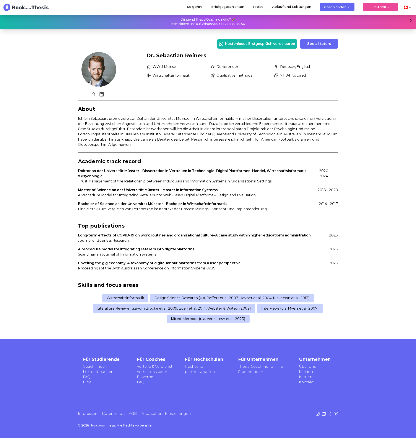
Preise (258, 7)
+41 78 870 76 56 (232, 24)
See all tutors (319, 44)
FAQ (86, 377)
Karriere (306, 377)
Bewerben (146, 377)
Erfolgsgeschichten (227, 7)
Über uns (307, 366)
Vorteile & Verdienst (154, 366)
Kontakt (306, 382)
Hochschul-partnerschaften (200, 369)
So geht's (195, 7)
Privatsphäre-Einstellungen (165, 414)
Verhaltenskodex (152, 372)
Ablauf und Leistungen (291, 7)
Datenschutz (113, 414)
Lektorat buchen (98, 372)
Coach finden (335, 7)
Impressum (88, 414)
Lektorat (379, 7)
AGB (133, 414)
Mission (306, 372)
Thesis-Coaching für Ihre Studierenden (260, 369)
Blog (87, 382)
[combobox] (407, 7)
